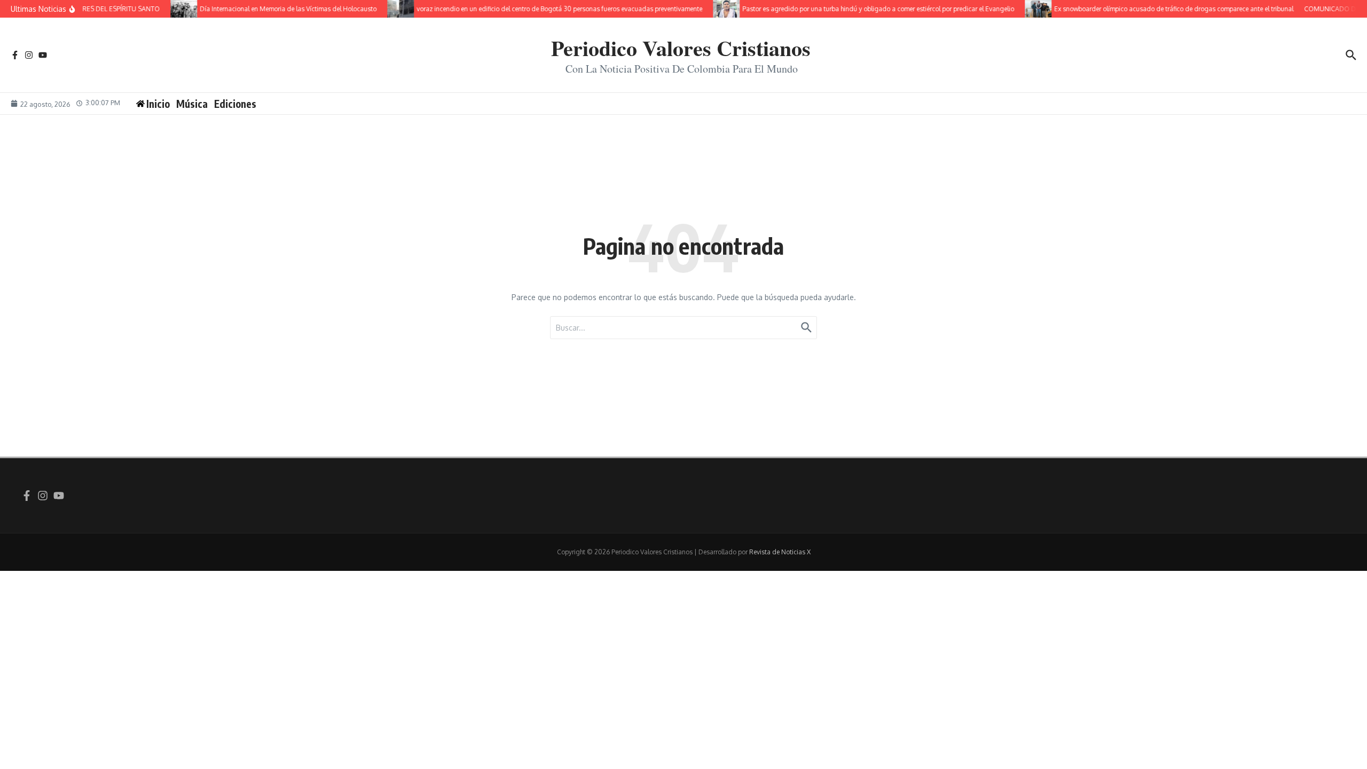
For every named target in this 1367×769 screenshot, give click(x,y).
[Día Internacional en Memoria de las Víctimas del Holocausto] (173, 9)
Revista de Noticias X (780, 552)
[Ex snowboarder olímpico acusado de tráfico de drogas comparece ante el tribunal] (1027, 9)
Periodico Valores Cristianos (681, 48)
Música (192, 103)
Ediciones (235, 103)
